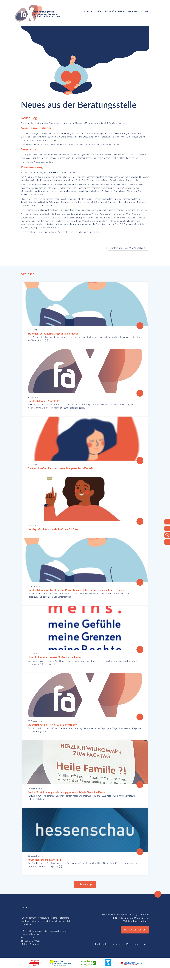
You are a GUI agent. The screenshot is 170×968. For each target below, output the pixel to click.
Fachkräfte (110, 11)
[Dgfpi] (88, 962)
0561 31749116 (32, 941)
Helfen (121, 11)
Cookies (145, 944)
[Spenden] (167, 542)
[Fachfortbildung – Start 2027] (139, 393)
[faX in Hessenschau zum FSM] (139, 851)
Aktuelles (132, 11)
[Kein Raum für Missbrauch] (108, 962)
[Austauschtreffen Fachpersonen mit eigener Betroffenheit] (139, 460)
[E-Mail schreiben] (167, 528)
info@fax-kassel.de (34, 944)
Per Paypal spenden (135, 929)
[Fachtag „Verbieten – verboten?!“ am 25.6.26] (139, 521)
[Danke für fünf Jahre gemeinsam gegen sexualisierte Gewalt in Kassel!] (139, 784)
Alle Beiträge (85, 884)
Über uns (89, 11)
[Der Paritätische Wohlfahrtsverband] (131, 963)
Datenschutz (132, 944)
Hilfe (98, 11)
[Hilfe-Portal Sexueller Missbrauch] (60, 963)
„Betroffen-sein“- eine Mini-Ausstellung (126, 248)
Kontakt (145, 11)
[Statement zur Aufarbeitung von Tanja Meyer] (139, 325)
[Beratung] (167, 535)
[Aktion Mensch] (34, 962)
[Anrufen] (167, 521)
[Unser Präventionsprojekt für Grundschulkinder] (139, 649)
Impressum (118, 944)
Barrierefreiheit (102, 944)
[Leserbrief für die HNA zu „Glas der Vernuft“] (139, 717)
